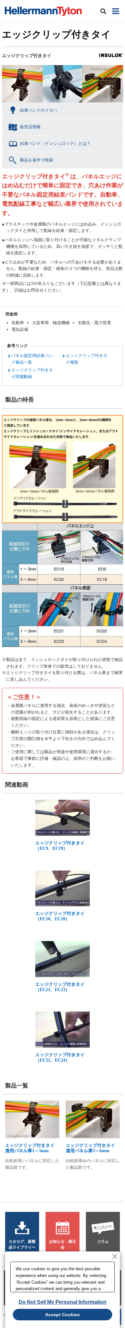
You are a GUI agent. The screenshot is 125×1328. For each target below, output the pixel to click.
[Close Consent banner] (115, 1256)
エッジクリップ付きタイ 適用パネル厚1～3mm (32, 1148)
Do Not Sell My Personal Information (62, 1302)
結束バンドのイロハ (38, 110)
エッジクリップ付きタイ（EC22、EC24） (60, 1057)
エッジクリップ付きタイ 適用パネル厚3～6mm (93, 1148)
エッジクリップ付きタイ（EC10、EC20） (60, 916)
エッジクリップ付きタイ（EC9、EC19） (60, 846)
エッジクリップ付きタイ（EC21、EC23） (60, 987)
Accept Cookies (62, 1314)
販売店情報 (30, 126)
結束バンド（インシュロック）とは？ (55, 143)
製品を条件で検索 (36, 160)
